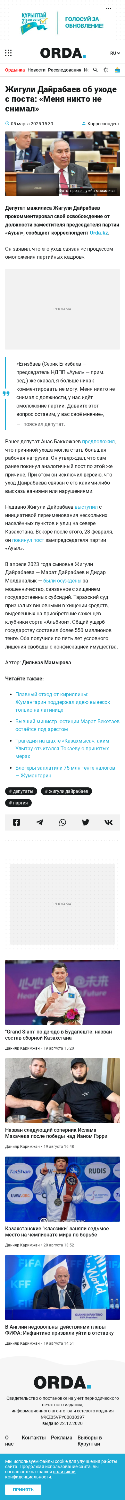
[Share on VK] (108, 822)
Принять (23, 1489)
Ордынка (15, 69)
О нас (9, 1441)
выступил (86, 507)
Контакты (34, 1438)
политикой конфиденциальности (40, 1474)
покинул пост (28, 540)
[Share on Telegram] (39, 822)
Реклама (61, 1438)
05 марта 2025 (26, 123)
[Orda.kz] (62, 1392)
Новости (37, 69)
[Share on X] (85, 822)
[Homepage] (63, 53)
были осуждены (62, 581)
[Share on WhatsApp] (62, 822)
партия (20, 802)
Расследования (64, 69)
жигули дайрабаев (68, 791)
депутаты (23, 791)
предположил (98, 441)
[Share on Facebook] (16, 822)
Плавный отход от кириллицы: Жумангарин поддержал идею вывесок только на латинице (62, 702)
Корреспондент (104, 123)
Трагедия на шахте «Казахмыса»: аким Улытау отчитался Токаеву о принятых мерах (62, 748)
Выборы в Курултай (90, 1441)
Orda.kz (99, 233)
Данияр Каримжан (22, 1048)
